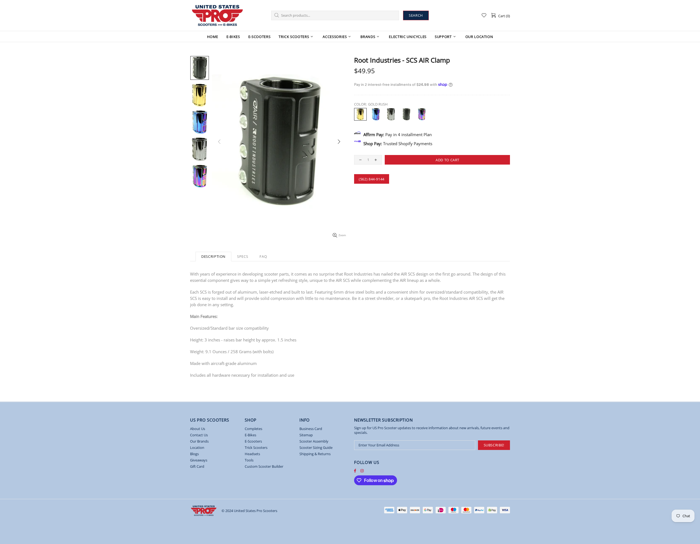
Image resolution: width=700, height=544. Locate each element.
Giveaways (198, 460)
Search (416, 15)
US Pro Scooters (217, 15)
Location (197, 447)
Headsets (252, 454)
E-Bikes (250, 435)
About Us (197, 428)
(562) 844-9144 (371, 179)
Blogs (194, 454)
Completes (253, 428)
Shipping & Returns (315, 454)
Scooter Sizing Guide (315, 447)
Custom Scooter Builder (264, 466)
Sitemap (306, 435)
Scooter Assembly (313, 441)
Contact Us (199, 435)
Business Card (310, 428)
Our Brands (199, 441)
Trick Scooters (256, 447)
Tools (249, 460)
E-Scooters (253, 441)
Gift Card (197, 466)
